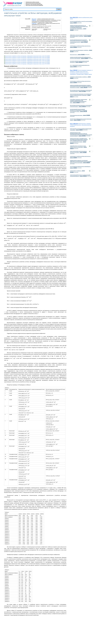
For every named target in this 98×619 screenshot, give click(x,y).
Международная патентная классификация (34, 5)
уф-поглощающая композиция (80, 115)
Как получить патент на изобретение (33, 3)
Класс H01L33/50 (74, 17)
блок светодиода (77, 54)
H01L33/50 (34, 18)
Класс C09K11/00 (74, 123)
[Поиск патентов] (14, 4)
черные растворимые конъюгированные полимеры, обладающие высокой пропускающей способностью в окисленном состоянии (81, 86)
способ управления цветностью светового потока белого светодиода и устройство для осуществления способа (79, 41)
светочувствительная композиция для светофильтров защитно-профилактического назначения (80, 95)
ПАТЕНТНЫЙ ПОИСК (12, 5)
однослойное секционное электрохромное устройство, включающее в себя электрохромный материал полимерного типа (78, 101)
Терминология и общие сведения (32, 2)
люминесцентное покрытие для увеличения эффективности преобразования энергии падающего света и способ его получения (80, 161)
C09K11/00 (34, 23)
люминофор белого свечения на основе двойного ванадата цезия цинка (78, 147)
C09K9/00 (34, 20)
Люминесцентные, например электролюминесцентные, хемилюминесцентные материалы (80, 125)
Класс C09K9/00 (73, 70)
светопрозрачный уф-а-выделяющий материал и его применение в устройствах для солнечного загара (78, 110)
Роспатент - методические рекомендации (34, 4)
